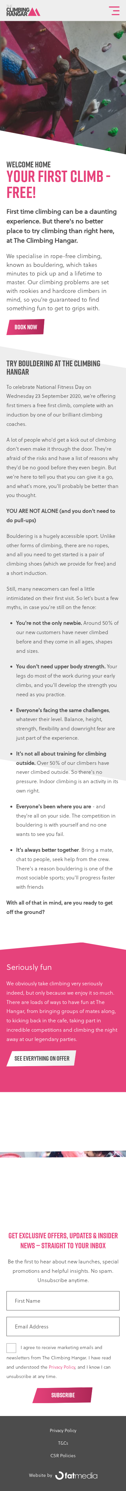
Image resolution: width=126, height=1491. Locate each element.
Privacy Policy (62, 1367)
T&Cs (63, 1443)
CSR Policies (63, 1455)
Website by (40, 1475)
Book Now (26, 327)
